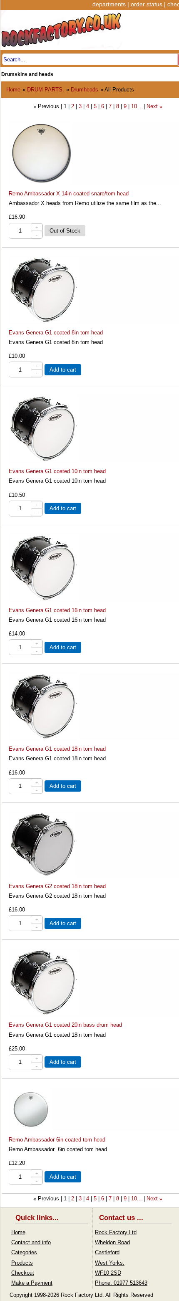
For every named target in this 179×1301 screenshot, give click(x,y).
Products (22, 1263)
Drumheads (84, 89)
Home (13, 89)
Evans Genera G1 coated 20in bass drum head (65, 1025)
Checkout (22, 1273)
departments (109, 4)
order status (146, 4)
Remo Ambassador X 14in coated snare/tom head (69, 193)
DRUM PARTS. (45, 89)
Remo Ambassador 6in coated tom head (57, 1139)
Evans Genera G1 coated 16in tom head (57, 610)
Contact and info (31, 1242)
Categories (24, 1252)
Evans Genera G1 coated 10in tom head (57, 471)
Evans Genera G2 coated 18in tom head (57, 886)
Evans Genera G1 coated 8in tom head (56, 332)
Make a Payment (31, 1283)
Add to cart (63, 370)
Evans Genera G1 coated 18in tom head (57, 749)
